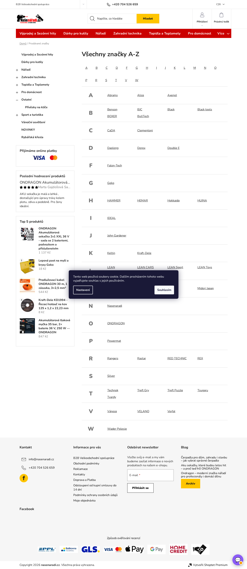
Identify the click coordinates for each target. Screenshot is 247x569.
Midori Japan (205, 288)
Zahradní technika (33, 77)
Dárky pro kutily (32, 62)
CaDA (111, 130)
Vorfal (171, 411)
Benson (112, 109)
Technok (112, 390)
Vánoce (112, 411)
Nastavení (83, 290)
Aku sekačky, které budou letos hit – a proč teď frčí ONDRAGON (203, 467)
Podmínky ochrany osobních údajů (95, 495)
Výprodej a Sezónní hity (37, 55)
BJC (139, 109)
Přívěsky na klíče (36, 107)
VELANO (143, 411)
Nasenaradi (114, 306)
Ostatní (26, 100)
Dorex (141, 148)
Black (171, 109)
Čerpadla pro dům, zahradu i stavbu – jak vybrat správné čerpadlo (204, 459)
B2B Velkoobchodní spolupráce (32, 4)
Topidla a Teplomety (35, 85)
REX (200, 358)
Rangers (112, 358)
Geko (110, 183)
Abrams (112, 95)
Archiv (190, 484)
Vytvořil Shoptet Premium (210, 565)
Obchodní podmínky (86, 464)
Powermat (114, 341)
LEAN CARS (145, 267)
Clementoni (145, 130)
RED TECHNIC (177, 358)
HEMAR (142, 201)
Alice (140, 95)
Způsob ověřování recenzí (123, 538)
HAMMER (113, 201)
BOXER (112, 116)
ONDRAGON (116, 323)
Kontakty (79, 474)
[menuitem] (38, 33)
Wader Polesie (117, 429)
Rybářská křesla (32, 137)
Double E (173, 148)
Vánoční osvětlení (33, 122)
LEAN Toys (204, 267)
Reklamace (80, 469)
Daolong (112, 148)
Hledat (148, 19)
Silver (111, 376)
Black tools (204, 109)
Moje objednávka (84, 501)
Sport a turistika (32, 115)
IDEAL (111, 218)
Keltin (111, 253)
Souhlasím (164, 290)
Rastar (141, 358)
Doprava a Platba (84, 480)
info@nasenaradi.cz (41, 459)
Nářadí (26, 70)
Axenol (172, 95)
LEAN (111, 267)
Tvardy (111, 397)
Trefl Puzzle (175, 390)
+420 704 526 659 (42, 468)
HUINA (202, 201)
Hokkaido (173, 201)
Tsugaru (202, 390)
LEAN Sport (175, 267)
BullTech (143, 116)
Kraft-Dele (144, 253)
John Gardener (116, 236)
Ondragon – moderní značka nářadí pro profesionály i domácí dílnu (203, 475)
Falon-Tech (114, 166)
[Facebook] (24, 478)
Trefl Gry (143, 390)
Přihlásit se (140, 488)
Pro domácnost (31, 92)
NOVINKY (28, 130)
